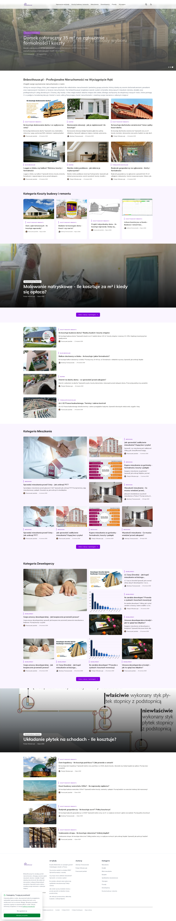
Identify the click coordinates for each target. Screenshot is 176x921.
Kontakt (57, 910)
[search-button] (146, 4)
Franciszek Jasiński (28, 54)
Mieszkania (94, 4)
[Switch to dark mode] (151, 4)
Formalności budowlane (32, 33)
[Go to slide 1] (168, 67)
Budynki (71, 122)
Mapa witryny (88, 910)
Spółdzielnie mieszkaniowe (110, 878)
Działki (104, 868)
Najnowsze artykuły (62, 4)
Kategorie (106, 861)
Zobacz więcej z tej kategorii (87, 314)
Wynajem (122, 4)
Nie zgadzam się (22, 911)
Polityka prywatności (47, 910)
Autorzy (79, 861)
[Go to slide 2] (170, 67)
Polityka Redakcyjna (77, 910)
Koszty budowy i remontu (80, 4)
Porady (114, 4)
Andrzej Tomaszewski (82, 865)
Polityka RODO (66, 910)
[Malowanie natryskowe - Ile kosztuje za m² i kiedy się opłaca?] (88, 276)
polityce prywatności (29, 906)
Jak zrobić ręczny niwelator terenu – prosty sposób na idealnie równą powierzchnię (60, 891)
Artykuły (53, 861)
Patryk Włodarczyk (29, 296)
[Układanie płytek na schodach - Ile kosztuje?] (88, 720)
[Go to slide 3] (172, 67)
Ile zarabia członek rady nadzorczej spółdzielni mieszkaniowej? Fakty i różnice (60, 883)
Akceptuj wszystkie (22, 915)
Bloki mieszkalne (30, 165)
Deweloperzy (105, 4)
